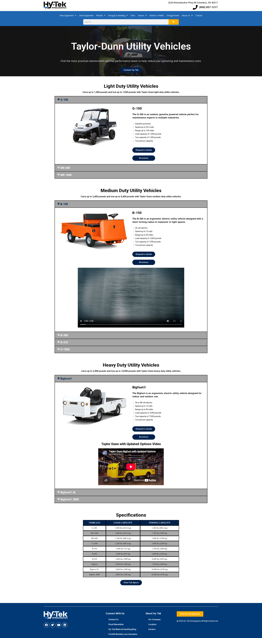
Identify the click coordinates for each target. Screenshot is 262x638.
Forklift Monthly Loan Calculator (123, 634)
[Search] (174, 22)
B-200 (64, 335)
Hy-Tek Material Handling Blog (122, 629)
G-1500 (64, 349)
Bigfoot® (66, 378)
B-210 (64, 342)
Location (152, 624)
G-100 (64, 99)
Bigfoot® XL (68, 492)
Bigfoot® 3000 (69, 499)
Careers (152, 629)
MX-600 (65, 167)
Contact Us (113, 619)
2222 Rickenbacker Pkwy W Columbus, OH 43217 (193, 2)
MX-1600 (66, 175)
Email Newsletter (116, 624)
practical (83, 61)
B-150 (64, 204)
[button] (131, 99)
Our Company (154, 619)
